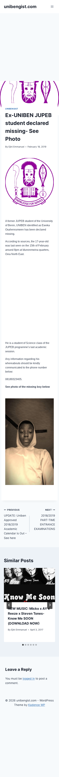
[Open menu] (52, 6)
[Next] (49, 605)
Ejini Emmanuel (16, 146)
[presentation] (29, 585)
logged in (29, 678)
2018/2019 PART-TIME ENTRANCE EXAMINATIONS (44, 520)
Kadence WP (36, 705)
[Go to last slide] (9, 605)
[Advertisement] (29, 44)
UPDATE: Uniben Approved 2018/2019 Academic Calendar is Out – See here (15, 524)
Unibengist (11, 108)
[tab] (23, 645)
